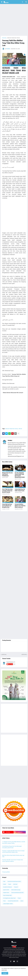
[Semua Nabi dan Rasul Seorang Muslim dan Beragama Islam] (7, 499)
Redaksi (10, 440)
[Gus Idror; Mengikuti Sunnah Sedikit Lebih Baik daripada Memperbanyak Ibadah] (20, 468)
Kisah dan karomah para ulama (14, 881)
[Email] (15, 433)
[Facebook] (3, 433)
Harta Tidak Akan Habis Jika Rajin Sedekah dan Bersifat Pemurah (7, 491)
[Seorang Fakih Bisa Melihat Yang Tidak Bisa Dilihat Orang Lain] (20, 499)
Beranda (4, 37)
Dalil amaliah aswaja (15, 889)
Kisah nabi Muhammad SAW (17, 892)
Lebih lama (24, 654)
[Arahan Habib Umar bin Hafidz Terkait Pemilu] (20, 484)
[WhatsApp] (9, 433)
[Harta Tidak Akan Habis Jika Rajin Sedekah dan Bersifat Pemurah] (7, 484)
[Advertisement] (14, 20)
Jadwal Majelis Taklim (8, 903)
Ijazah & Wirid (6, 889)
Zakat (22, 900)
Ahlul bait (15, 884)
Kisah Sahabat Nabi (7, 895)
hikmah (20, 428)
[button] (1, 2)
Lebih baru (3, 654)
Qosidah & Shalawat (7, 887)
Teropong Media (6, 872)
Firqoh (9, 884)
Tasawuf (16, 887)
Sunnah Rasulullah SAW (13, 900)
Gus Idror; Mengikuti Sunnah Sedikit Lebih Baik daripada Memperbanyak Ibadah (20, 475)
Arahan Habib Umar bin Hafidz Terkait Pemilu (20, 490)
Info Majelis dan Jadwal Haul (9, 898)
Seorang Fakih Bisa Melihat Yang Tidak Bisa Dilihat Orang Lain (20, 506)
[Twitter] (6, 433)
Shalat (4, 884)
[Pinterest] (12, 433)
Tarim (4, 900)
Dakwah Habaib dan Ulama (13, 37)
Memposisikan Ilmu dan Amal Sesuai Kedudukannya (7, 474)
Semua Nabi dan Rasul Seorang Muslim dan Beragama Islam (7, 506)
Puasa (19, 898)
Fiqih (4, 881)
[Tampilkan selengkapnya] (18, 433)
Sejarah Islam (6, 892)
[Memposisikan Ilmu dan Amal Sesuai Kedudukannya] (7, 468)
